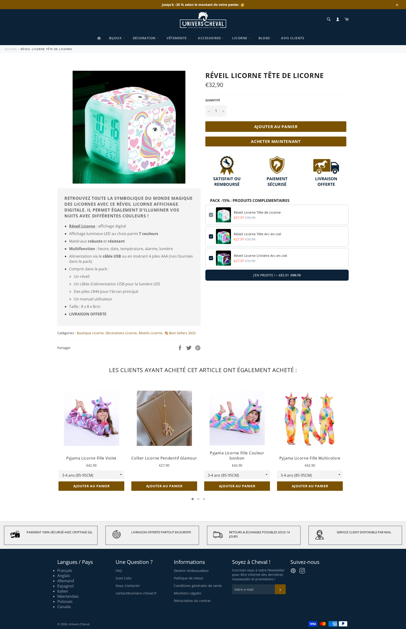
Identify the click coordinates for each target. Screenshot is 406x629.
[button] (192, 499)
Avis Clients (292, 38)
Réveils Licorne (150, 333)
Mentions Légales (187, 593)
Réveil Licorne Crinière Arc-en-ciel (260, 255)
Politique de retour (188, 578)
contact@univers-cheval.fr (136, 593)
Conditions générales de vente (198, 585)
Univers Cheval (79, 624)
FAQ (119, 570)
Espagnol (65, 586)
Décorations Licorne (121, 333)
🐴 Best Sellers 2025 (180, 333)
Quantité (212, 100)
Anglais (63, 575)
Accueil (11, 49)
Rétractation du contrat (192, 600)
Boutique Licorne (90, 333)
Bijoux (116, 38)
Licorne (240, 38)
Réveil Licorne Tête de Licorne (257, 212)
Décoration (145, 38)
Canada (64, 606)
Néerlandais (68, 596)
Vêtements (177, 38)
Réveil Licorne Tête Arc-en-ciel (257, 234)
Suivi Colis (124, 578)
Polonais (65, 601)
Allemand (65, 580)
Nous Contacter (128, 585)
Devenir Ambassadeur (191, 570)
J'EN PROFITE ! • (277, 275)
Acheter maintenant (276, 141)
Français (64, 570)
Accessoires (210, 38)
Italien (62, 591)
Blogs (264, 38)
